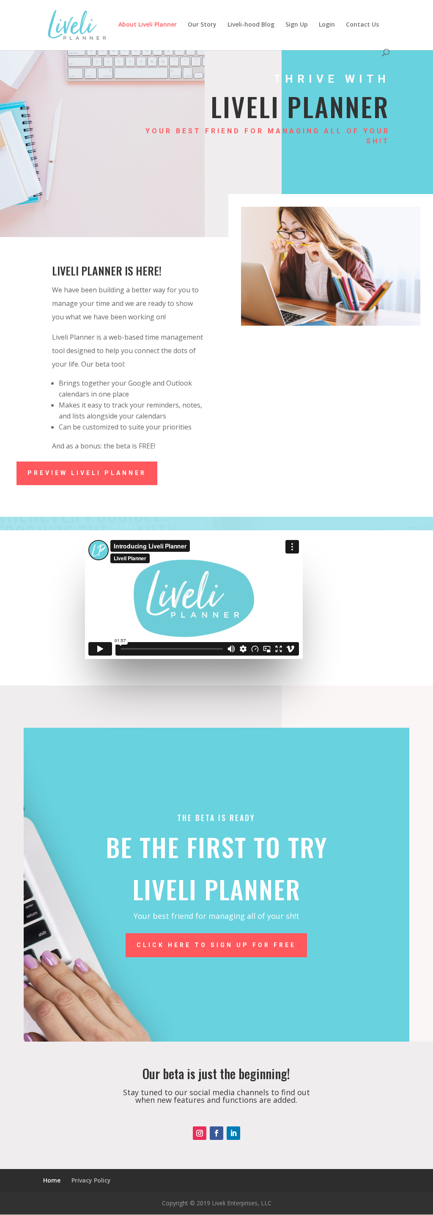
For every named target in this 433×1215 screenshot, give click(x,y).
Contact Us (362, 25)
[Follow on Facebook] (216, 1133)
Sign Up (296, 25)
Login (327, 25)
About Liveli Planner (147, 25)
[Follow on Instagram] (199, 1133)
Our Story (202, 25)
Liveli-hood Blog (250, 25)
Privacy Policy (91, 1180)
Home (51, 1180)
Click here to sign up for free (216, 945)
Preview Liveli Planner (86, 473)
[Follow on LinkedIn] (233, 1133)
